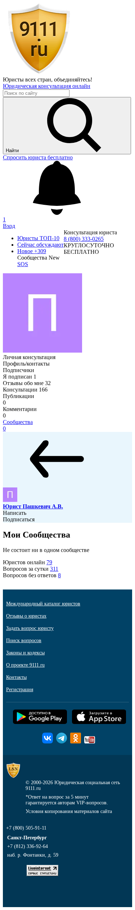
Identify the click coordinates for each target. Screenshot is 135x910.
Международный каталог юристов (43, 603)
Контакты (16, 677)
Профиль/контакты (26, 364)
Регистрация (19, 689)
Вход (9, 226)
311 (54, 569)
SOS (22, 264)
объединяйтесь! (73, 79)
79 (49, 562)
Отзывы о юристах (26, 616)
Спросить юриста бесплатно (38, 157)
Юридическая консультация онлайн (46, 86)
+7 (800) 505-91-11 (26, 828)
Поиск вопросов (23, 640)
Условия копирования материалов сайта (69, 811)
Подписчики (18, 370)
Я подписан (19, 377)
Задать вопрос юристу (30, 628)
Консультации (25, 389)
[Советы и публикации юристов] (39, 73)
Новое (31, 251)
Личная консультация (29, 357)
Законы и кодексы (25, 652)
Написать (14, 513)
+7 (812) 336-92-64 (27, 846)
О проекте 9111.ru (25, 665)
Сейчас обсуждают (40, 245)
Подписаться (19, 519)
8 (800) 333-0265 (84, 239)
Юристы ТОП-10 (38, 238)
